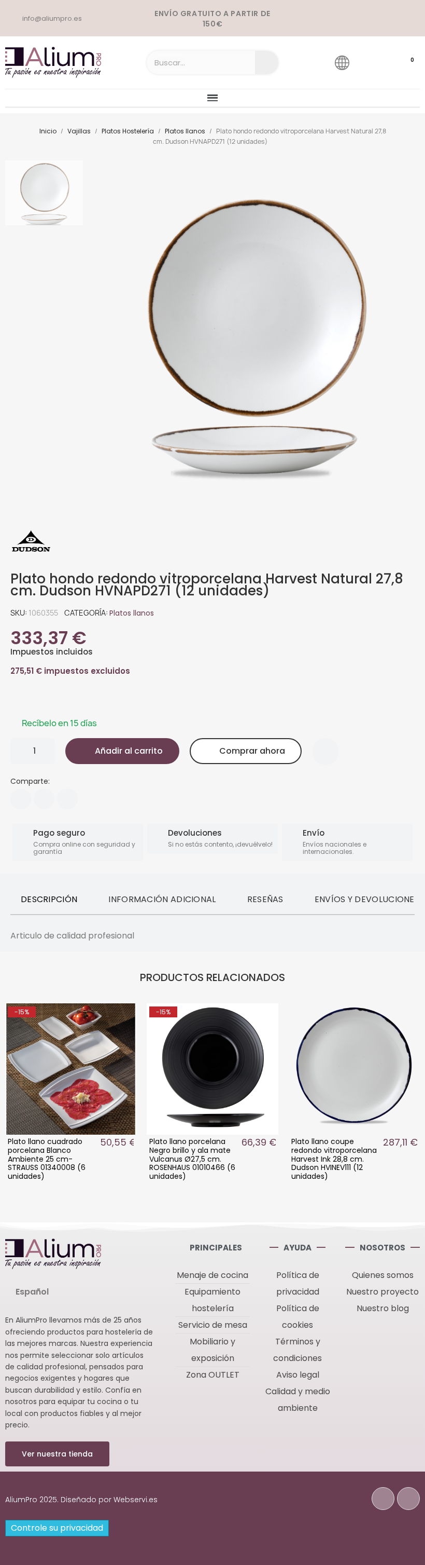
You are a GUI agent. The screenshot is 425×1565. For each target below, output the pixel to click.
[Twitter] (44, 798)
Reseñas (265, 899)
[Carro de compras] (402, 63)
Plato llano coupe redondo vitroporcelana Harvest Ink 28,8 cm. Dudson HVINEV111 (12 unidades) (334, 1158)
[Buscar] (266, 62)
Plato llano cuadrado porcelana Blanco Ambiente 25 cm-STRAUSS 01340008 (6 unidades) (47, 1158)
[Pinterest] (67, 798)
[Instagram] (408, 1498)
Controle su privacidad (57, 1528)
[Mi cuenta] (371, 63)
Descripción (49, 899)
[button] (122, 751)
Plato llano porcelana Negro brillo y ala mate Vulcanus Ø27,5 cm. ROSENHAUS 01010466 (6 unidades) (192, 1158)
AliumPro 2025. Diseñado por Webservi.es (81, 1499)
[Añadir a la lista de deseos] (325, 751)
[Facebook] (20, 798)
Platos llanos (131, 613)
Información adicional (162, 899)
